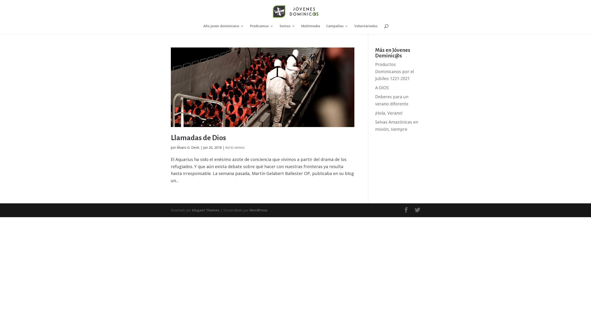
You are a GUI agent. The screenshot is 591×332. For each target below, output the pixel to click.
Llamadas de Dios (198, 138)
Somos (285, 26)
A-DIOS (382, 87)
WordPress (259, 210)
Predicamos (259, 26)
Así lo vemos (234, 147)
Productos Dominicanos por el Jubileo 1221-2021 (394, 71)
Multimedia (310, 26)
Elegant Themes (206, 210)
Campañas (335, 26)
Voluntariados (365, 26)
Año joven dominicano (221, 26)
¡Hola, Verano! (388, 113)
